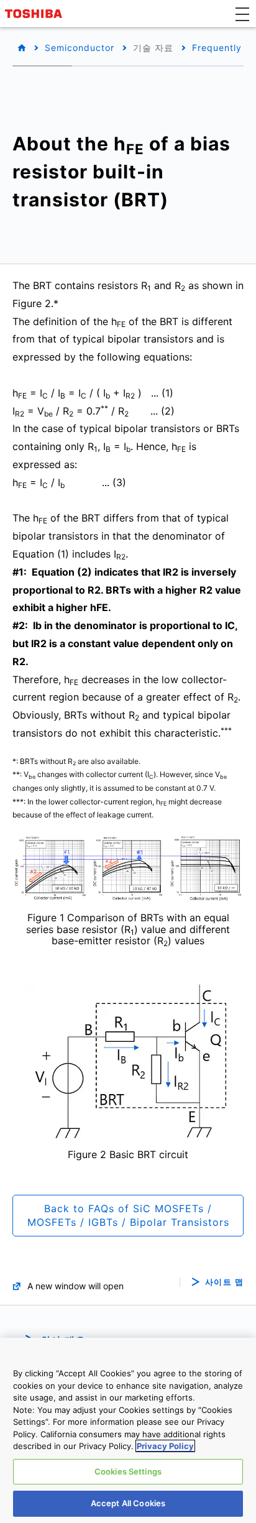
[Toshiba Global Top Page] (35, 13)
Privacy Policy (165, 1446)
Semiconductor (79, 47)
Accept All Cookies (128, 1503)
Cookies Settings (128, 1471)
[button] (242, 13)
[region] (128, 1430)
